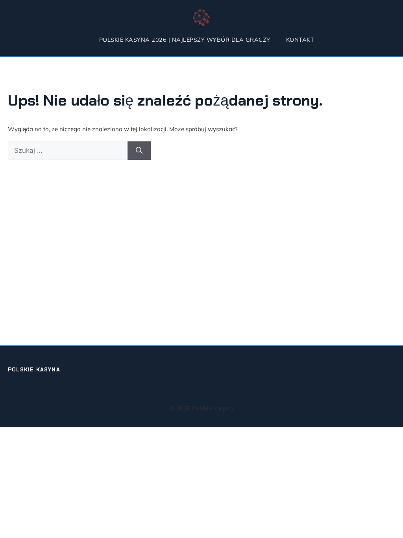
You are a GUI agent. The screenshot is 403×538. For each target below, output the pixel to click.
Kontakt (300, 39)
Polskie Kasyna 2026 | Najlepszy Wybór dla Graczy (184, 39)
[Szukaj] (139, 150)
